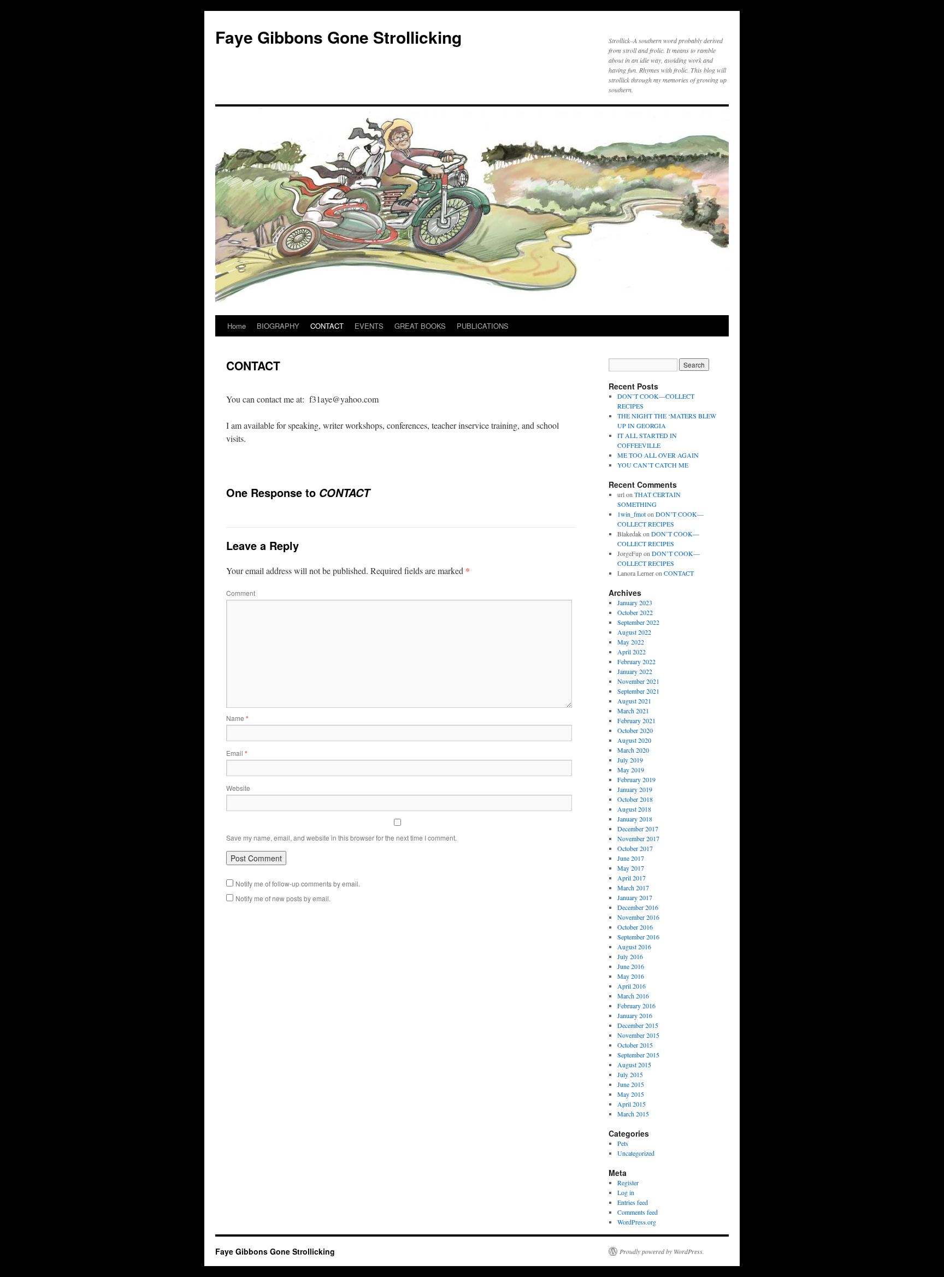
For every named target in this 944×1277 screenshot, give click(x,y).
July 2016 (630, 956)
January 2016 (634, 1015)
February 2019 (636, 779)
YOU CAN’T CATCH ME (652, 464)
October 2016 (635, 927)
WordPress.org (636, 1221)
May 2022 (630, 641)
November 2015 (638, 1035)
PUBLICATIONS (483, 326)
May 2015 (630, 1094)
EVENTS (369, 326)
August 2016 (634, 946)
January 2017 (634, 897)
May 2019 (630, 769)
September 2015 (638, 1054)
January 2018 (634, 818)
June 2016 (630, 966)
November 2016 (638, 917)
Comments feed (637, 1212)
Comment (240, 593)
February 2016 (636, 1005)
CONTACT (327, 326)
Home (236, 326)
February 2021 (636, 720)
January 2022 (634, 671)
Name (237, 718)
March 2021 (633, 710)
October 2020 (635, 730)
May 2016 (630, 976)
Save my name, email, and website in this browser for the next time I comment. (341, 837)
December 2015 (637, 1025)
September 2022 (638, 622)
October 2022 (635, 612)
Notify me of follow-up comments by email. (297, 883)
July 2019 (630, 759)
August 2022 (634, 632)
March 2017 (633, 887)
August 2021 (634, 700)
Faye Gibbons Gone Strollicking (338, 37)
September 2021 (638, 691)
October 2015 (635, 1044)
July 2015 (630, 1074)
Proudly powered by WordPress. (662, 1251)
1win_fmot (631, 514)
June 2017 (630, 858)
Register (628, 1182)
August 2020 (634, 740)
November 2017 (638, 838)
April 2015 (631, 1103)
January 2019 (634, 789)
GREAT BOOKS (420, 326)
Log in (625, 1192)
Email (236, 753)
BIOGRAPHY (278, 326)
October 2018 (635, 799)
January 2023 (634, 602)
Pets (622, 1143)
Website (238, 788)
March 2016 (633, 995)
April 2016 (631, 986)
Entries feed (632, 1202)
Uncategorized (635, 1153)
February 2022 (636, 661)
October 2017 (635, 848)
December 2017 (637, 828)
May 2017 (630, 868)
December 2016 (637, 907)
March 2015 (633, 1113)
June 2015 (630, 1084)
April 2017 (631, 877)
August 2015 (634, 1064)
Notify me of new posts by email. (283, 898)
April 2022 (631, 651)
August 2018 (634, 809)
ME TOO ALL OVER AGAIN (658, 455)
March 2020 (633, 750)
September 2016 (638, 936)
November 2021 (638, 681)
